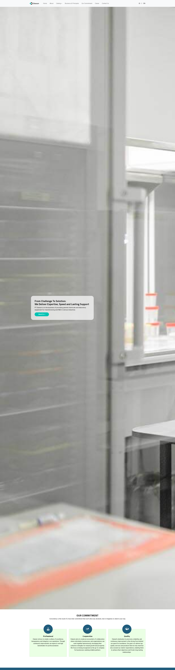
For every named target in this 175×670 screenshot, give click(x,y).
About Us (41, 314)
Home (45, 3)
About (51, 3)
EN (144, 3)
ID (139, 3)
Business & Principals (72, 3)
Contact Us (105, 3)
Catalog (58, 3)
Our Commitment (87, 3)
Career (97, 3)
